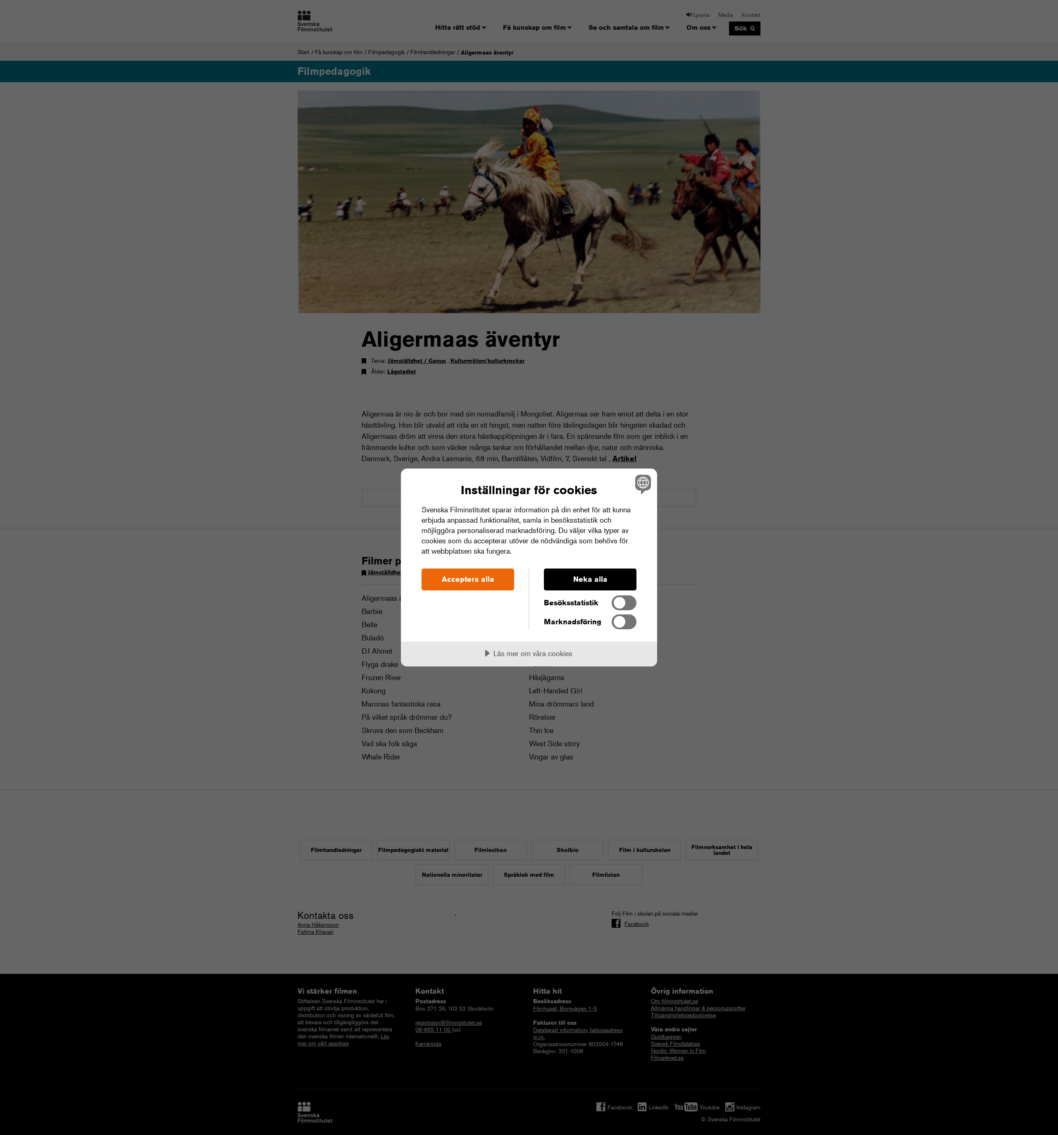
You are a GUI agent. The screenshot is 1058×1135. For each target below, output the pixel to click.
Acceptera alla (468, 578)
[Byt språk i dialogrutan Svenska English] (641, 484)
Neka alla (590, 578)
